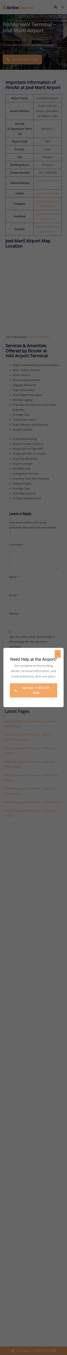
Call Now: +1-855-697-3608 (36, 690)
